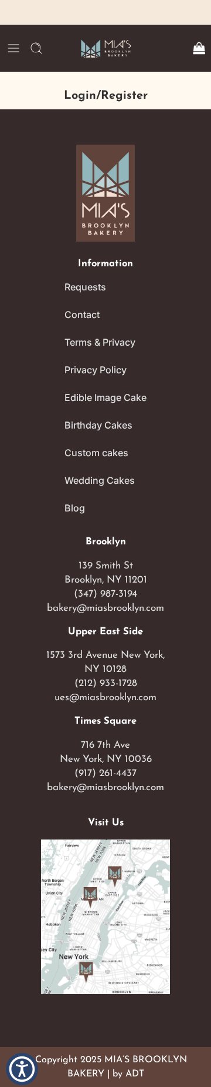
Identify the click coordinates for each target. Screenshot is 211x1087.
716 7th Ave (105, 745)
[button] (22, 1068)
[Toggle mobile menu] (13, 48)
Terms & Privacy (99, 342)
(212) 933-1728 (105, 683)
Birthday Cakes (98, 425)
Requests (85, 287)
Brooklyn (106, 542)
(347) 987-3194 (105, 594)
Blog (74, 508)
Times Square (105, 721)
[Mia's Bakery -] (105, 48)
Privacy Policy (95, 370)
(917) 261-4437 (105, 773)
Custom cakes (96, 453)
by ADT (128, 1074)
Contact (82, 314)
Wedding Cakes (99, 480)
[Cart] (198, 48)
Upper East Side (105, 632)
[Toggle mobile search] (36, 48)
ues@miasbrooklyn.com (105, 698)
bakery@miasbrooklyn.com (105, 608)
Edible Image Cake (105, 397)
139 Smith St (106, 566)
